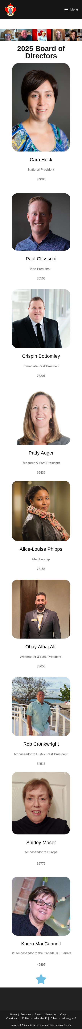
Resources (50, 1014)
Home (13, 1014)
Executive (26, 1014)
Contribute (12, 1018)
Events (38, 1014)
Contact (64, 1014)
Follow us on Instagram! (63, 1018)
